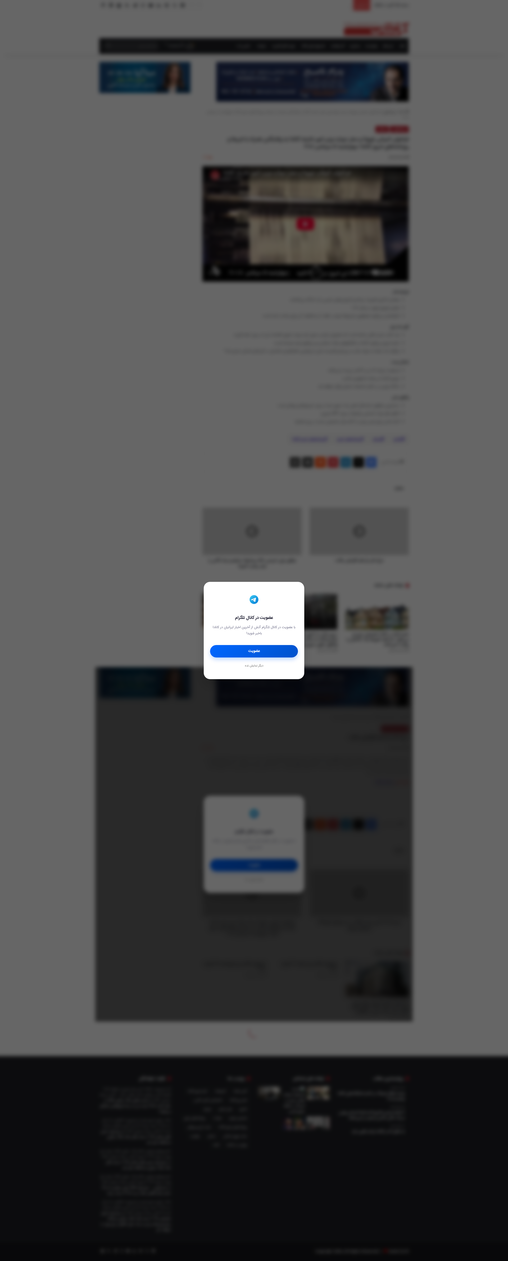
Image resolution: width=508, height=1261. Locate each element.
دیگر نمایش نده (254, 666)
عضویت (254, 651)
